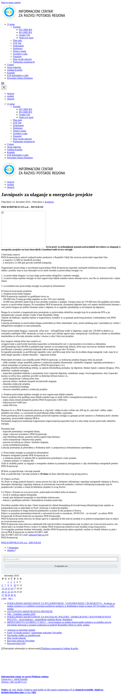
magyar (10, 93)
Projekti (16, 27)
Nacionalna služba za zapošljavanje (23, 635)
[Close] (4, 87)
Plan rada (17, 40)
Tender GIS (24, 35)
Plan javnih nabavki (22, 59)
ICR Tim (17, 43)
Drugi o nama (19, 51)
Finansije (17, 56)
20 (3, 592)
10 (15, 585)
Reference (18, 48)
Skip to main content (11, 2)
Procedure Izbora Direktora (20, 78)
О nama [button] (11, 24)
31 (15, 595)
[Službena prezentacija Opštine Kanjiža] (59, 648)
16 (12, 588)
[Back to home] (38, 19)
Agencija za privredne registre (21, 630)
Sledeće (11, 550)
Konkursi (49, 202)
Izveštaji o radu (20, 54)
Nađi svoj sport (26, 37)
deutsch (10, 99)
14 (6, 588)
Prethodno (13, 547)
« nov (4, 598)
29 (9, 595)
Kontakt (11, 72)
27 (3, 595)
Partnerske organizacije (24, 62)
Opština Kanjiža (14, 70)
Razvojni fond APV (16, 643)
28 (6, 595)
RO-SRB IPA (25, 32)
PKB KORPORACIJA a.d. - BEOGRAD (21, 542)
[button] (61, 83)
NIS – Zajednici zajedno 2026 (21, 614)
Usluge (10, 64)
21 (6, 592)
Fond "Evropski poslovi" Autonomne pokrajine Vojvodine (34, 632)
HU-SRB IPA (25, 29)
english (10, 96)
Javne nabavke (14, 67)
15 (9, 588)
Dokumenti (18, 46)
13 (3, 588)
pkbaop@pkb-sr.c (37, 535)
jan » (10, 598)
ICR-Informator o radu (17, 75)
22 (9, 592)
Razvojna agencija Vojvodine (21, 640)
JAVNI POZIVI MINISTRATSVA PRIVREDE (30, 611)
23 (12, 592)
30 (12, 595)
